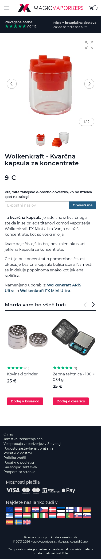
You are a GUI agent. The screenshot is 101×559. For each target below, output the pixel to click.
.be (27, 509)
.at (18, 509)
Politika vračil (15, 458)
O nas (8, 434)
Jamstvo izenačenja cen (23, 439)
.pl (61, 515)
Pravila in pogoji (35, 537)
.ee (61, 509)
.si (87, 515)
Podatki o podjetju (19, 462)
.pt (70, 515)
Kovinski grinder (22, 374)
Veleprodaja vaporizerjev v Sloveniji (32, 444)
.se (18, 522)
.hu (27, 515)
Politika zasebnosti (63, 537)
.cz (44, 509)
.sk (78, 515)
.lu (52, 515)
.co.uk (27, 522)
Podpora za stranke (19, 472)
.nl (18, 515)
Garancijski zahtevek (20, 467)
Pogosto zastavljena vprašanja (28, 448)
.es (9, 522)
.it (44, 515)
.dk (52, 509)
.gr (9, 515)
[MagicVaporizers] (50, 8)
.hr (35, 509)
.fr (78, 509)
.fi (70, 509)
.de (87, 509)
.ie (35, 515)
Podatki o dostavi (18, 453)
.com (9, 509)
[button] (89, 45)
